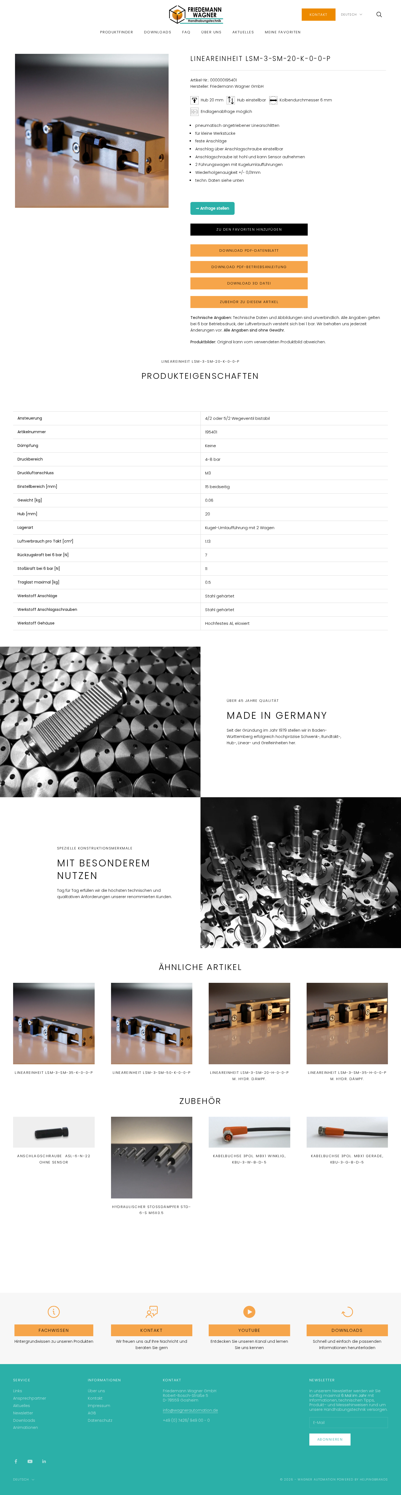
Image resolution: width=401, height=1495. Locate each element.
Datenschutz (100, 1420)
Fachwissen (54, 1330)
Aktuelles (243, 32)
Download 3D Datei (249, 283)
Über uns (211, 32)
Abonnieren (330, 1439)
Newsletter (23, 1413)
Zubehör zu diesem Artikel (249, 301)
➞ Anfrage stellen (212, 208)
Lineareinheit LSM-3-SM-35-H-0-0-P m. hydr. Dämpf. (347, 1075)
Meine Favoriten (283, 32)
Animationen (25, 1427)
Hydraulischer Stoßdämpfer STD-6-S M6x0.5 (151, 1209)
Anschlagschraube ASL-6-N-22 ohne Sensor (53, 1159)
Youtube (249, 1330)
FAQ (186, 32)
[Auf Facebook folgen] (16, 1461)
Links (17, 1391)
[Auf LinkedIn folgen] (44, 1461)
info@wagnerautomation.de (190, 1410)
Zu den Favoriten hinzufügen (249, 229)
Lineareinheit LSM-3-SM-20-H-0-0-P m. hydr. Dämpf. (249, 1075)
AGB (92, 1413)
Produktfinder (116, 32)
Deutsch (349, 14)
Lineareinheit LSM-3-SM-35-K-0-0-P (54, 1072)
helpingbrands (374, 1479)
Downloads (157, 32)
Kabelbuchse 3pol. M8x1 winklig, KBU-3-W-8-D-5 (249, 1159)
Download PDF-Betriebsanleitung (249, 266)
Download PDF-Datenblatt (249, 250)
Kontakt (319, 14)
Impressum (99, 1405)
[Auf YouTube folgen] (30, 1461)
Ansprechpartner (29, 1398)
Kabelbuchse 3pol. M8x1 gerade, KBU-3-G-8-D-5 (347, 1159)
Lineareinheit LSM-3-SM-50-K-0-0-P (152, 1072)
